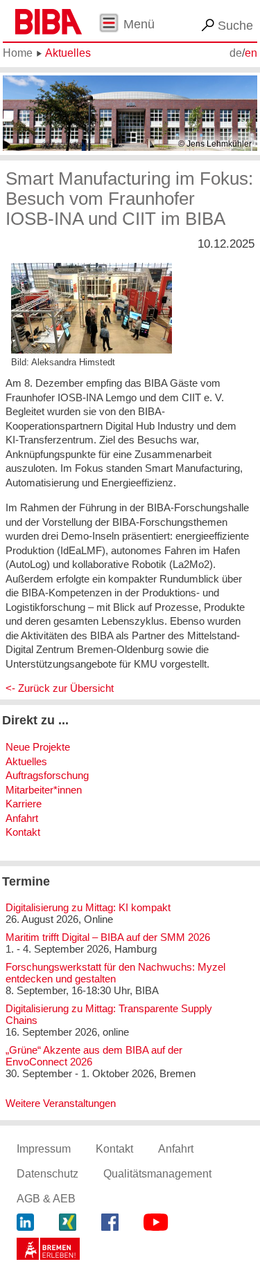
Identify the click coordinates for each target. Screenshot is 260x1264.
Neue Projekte (38, 747)
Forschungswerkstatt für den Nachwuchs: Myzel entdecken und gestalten (115, 972)
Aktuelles (68, 53)
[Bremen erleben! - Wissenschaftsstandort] (48, 1251)
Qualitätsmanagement (157, 1174)
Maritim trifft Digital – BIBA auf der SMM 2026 (108, 937)
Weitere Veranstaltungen (61, 1103)
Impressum (44, 1149)
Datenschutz (47, 1174)
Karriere (24, 803)
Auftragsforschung (47, 775)
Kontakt (23, 832)
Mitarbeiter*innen (44, 790)
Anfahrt (22, 818)
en (251, 53)
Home (18, 53)
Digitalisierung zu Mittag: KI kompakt (88, 907)
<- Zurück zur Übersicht (60, 688)
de (235, 53)
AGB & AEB (46, 1199)
